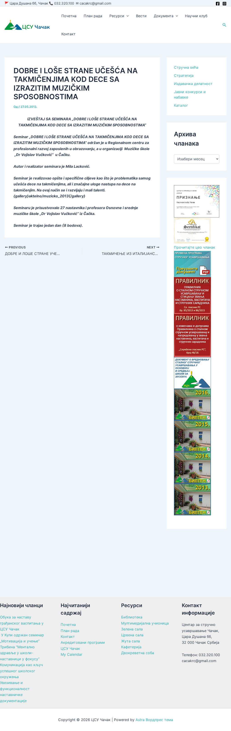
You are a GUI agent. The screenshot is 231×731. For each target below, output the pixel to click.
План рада (93, 16)
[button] (126, 16)
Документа (163, 16)
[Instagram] (224, 4)
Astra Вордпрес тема (154, 719)
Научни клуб (196, 16)
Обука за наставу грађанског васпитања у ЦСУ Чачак (22, 623)
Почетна (68, 16)
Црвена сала (132, 635)
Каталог (181, 105)
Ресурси (116, 16)
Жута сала (130, 641)
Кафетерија (131, 647)
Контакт (68, 34)
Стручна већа (186, 67)
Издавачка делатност (193, 83)
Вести (141, 16)
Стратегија (184, 75)
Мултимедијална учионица (145, 623)
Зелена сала (132, 629)
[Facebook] (218, 4)
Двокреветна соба (137, 653)
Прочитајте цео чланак (194, 247)
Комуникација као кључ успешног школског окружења (21, 671)
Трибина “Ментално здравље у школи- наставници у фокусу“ (19, 653)
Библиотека (131, 617)
